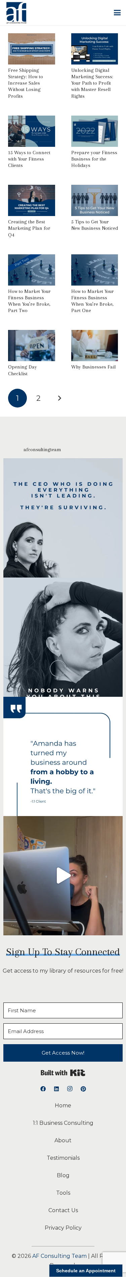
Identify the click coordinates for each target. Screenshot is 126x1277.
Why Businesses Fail (93, 367)
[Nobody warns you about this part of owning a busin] (63, 637)
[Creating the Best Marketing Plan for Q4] (31, 189)
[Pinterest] (83, 1089)
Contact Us (63, 1210)
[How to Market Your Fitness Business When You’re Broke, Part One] (94, 259)
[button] (117, 12)
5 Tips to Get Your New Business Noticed (94, 225)
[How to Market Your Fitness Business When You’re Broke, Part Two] (31, 259)
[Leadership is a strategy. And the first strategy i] (63, 518)
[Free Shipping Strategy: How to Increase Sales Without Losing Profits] (31, 38)
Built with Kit (63, 1073)
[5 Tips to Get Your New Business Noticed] (94, 189)
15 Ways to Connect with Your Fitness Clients (29, 159)
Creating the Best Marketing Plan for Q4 (29, 228)
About (63, 1140)
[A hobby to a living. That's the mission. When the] (63, 756)
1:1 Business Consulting (63, 1123)
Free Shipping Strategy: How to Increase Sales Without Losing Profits (25, 83)
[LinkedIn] (56, 1089)
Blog (63, 1175)
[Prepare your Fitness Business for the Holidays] (94, 120)
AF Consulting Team (59, 1256)
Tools (63, 1193)
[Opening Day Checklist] (31, 334)
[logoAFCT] (16, 13)
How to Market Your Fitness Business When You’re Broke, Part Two (29, 301)
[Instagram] (70, 1089)
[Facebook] (43, 1089)
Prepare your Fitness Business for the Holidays (94, 159)
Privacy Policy (63, 1228)
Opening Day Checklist (22, 370)
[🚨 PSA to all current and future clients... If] (63, 875)
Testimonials (63, 1158)
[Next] (59, 398)
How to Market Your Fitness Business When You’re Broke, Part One (92, 301)
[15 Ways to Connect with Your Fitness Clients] (31, 120)
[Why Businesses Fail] (94, 334)
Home (63, 1105)
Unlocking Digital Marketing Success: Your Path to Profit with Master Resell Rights (92, 83)
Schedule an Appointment (86, 1270)
